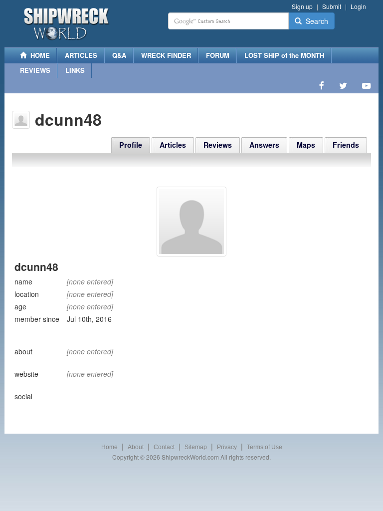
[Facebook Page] (322, 85)
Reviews (217, 145)
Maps (306, 145)
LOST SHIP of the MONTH (284, 55)
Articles (173, 145)
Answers (264, 145)
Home (109, 447)
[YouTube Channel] (366, 85)
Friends (346, 145)
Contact (164, 447)
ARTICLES (81, 55)
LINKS (75, 70)
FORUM (217, 55)
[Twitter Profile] (343, 85)
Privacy (227, 447)
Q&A (119, 55)
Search (315, 21)
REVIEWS (35, 70)
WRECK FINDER (166, 55)
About (136, 447)
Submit (331, 6)
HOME (38, 55)
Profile (130, 145)
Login (358, 6)
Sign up (302, 6)
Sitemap (196, 447)
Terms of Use (264, 447)
